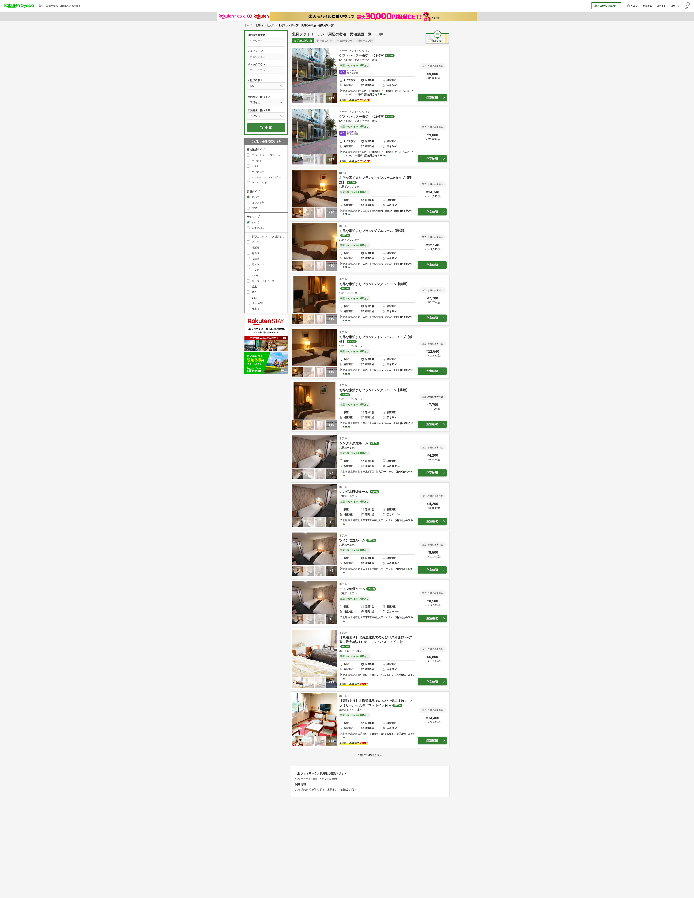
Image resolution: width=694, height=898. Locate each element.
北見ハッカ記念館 (306, 778)
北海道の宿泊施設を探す (310, 789)
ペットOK (257, 303)
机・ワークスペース (263, 281)
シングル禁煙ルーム (354, 443)
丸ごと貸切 (258, 202)
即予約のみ (258, 227)
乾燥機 (255, 253)
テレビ (255, 269)
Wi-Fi (255, 275)
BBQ (254, 297)
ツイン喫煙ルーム (352, 540)
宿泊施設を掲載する (606, 5)
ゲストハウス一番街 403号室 (361, 55)
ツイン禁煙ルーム (352, 589)
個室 (254, 208)
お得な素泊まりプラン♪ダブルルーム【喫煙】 (372, 231)
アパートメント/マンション (267, 155)
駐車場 (255, 308)
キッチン (257, 242)
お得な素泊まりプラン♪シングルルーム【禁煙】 (374, 390)
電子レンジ (258, 264)
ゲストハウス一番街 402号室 (361, 116)
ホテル (255, 166)
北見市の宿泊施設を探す (342, 789)
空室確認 (432, 97)
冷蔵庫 (255, 258)
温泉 (254, 286)
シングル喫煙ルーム (354, 491)
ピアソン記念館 (328, 778)
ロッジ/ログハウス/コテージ (268, 177)
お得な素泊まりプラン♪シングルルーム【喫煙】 (374, 284)
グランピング (259, 182)
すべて (255, 197)
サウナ (255, 292)
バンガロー (258, 171)
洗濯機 (255, 247)
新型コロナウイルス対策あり (268, 236)
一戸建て (257, 160)
